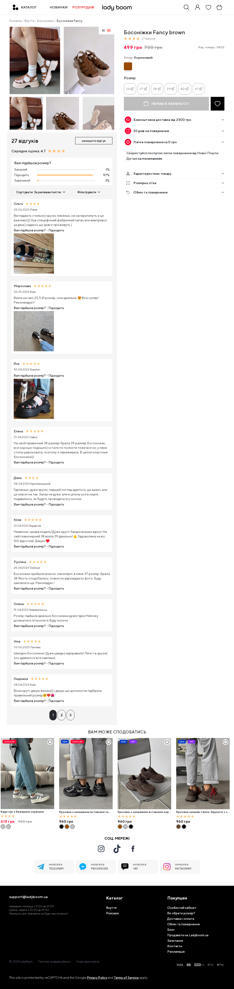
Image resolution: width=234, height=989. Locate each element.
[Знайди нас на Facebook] (133, 848)
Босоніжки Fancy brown (71, 21)
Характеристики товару (152, 173)
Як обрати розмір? (181, 913)
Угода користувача (87, 961)
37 (141, 89)
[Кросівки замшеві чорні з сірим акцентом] (184, 826)
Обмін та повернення (150, 192)
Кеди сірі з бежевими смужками (22, 811)
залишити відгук (94, 141)
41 (196, 89)
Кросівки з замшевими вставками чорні (85, 812)
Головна (15, 21)
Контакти (174, 946)
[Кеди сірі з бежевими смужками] (27, 773)
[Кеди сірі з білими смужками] (8, 826)
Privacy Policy (97, 977)
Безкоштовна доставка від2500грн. (162, 120)
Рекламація (176, 951)
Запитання (175, 940)
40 (182, 89)
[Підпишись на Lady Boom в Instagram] (101, 848)
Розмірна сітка (144, 183)
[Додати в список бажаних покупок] (217, 104)
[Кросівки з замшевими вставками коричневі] (67, 826)
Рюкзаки (112, 913)
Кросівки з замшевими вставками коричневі (144, 812)
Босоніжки (45, 21)
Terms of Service (126, 977)
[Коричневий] (128, 66)
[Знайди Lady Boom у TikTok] (117, 848)
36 (128, 89)
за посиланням (150, 158)
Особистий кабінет (182, 908)
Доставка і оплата (180, 918)
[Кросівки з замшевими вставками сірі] (72, 826)
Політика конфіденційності (54, 961)
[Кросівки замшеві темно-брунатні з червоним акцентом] (203, 773)
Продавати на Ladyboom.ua (187, 935)
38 (155, 89)
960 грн (66, 821)
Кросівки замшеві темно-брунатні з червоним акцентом (202, 812)
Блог (171, 929)
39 (168, 89)
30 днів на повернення (151, 131)
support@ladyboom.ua (28, 897)
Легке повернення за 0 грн (155, 142)
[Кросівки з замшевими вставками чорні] (86, 773)
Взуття (29, 21)
